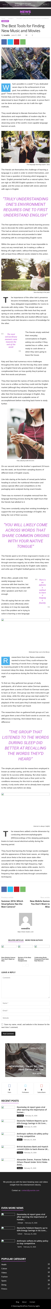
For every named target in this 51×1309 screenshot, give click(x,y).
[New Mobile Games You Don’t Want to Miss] (9, 950)
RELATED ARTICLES (16, 940)
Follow (25, 1085)
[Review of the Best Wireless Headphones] (25, 950)
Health (20, 1168)
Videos (4, 1273)
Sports (20, 1139)
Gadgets (10, 18)
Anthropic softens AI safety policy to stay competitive (32, 1135)
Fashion (4, 1277)
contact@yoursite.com (30, 1190)
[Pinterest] (16, 42)
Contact (32, 1302)
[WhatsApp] (23, 42)
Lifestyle (20, 1115)
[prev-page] (23, 965)
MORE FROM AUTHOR (34, 940)
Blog (17, 1302)
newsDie (7, 35)
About (24, 1302)
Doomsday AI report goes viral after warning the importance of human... (32, 1110)
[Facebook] (4, 42)
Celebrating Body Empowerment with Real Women (41, 959)
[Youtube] (33, 1196)
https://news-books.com (25, 932)
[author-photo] (25, 919)
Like (9, 1085)
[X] (23, 1196)
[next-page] (27, 965)
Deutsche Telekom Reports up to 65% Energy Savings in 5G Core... (32, 1122)
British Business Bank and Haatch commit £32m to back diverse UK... (33, 1147)
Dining (3, 1285)
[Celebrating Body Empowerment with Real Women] (42, 950)
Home (3, 18)
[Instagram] (28, 1196)
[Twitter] (10, 42)
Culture (20, 1127)
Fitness (4, 1289)
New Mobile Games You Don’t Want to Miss (40, 904)
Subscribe (42, 1085)
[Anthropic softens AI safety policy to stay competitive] (8, 1137)
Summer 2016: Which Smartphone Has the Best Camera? (12, 904)
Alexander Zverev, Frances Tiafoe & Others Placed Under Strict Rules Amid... (33, 1162)
